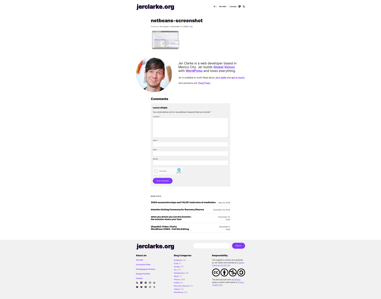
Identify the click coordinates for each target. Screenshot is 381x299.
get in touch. (238, 77)
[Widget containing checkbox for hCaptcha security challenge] (168, 171)
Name (155, 140)
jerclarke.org (155, 6)
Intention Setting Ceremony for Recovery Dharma (177, 209)
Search (238, 246)
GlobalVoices (179, 273)
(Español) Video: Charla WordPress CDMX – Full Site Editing (170, 227)
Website (155, 159)
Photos (177, 279)
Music (176, 276)
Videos (177, 289)
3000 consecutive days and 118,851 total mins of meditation (183, 202)
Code (176, 263)
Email (155, 149)
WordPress (194, 71)
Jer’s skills (220, 77)
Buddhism (178, 260)
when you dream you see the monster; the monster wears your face (171, 218)
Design (177, 267)
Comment (156, 116)
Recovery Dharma (181, 286)
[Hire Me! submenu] (227, 6)
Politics (177, 283)
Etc (191, 26)
